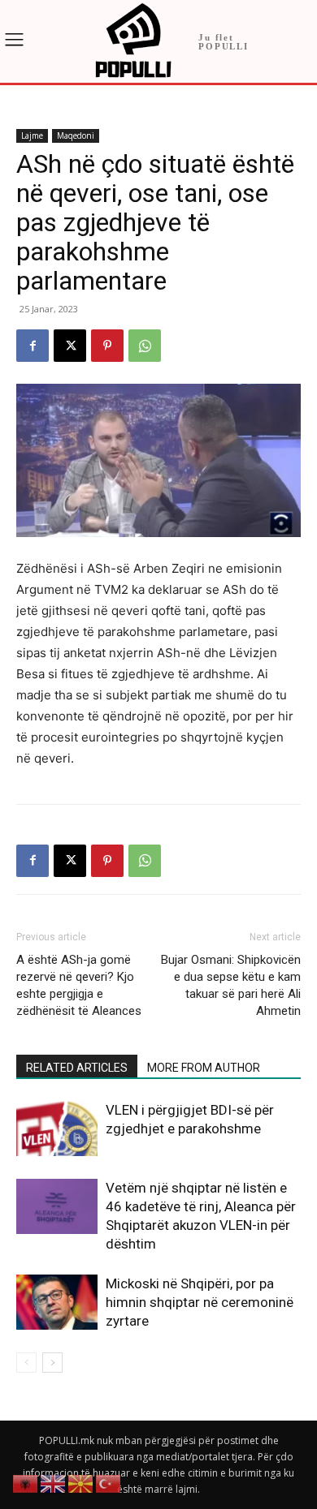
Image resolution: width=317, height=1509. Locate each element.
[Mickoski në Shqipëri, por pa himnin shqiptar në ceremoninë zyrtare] (57, 1303)
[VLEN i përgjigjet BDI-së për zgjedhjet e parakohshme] (57, 1129)
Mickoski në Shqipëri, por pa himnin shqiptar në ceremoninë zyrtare (199, 1302)
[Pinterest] (107, 345)
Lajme (32, 135)
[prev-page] (26, 1362)
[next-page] (52, 1362)
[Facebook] (32, 345)
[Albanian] (26, 1483)
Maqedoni (75, 135)
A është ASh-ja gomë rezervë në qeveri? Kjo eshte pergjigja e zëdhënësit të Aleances (78, 985)
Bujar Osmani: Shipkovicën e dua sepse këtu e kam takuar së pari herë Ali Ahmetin (231, 985)
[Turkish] (109, 1483)
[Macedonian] (81, 1483)
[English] (53, 1483)
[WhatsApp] (144, 345)
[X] (70, 345)
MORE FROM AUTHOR (203, 1067)
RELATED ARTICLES (77, 1067)
